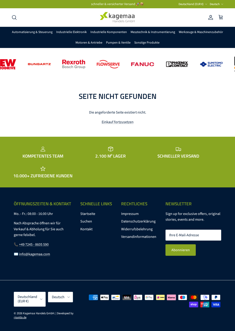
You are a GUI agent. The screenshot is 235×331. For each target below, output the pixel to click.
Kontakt (86, 229)
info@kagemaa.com (34, 254)
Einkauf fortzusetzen (118, 122)
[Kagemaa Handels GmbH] (117, 17)
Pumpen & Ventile (118, 42)
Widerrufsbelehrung (137, 229)
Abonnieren (180, 250)
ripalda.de (20, 317)
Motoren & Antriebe (89, 42)
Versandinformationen (138, 236)
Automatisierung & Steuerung (32, 32)
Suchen (86, 221)
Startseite (87, 213)
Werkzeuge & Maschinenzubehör (201, 32)
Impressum (130, 213)
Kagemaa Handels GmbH (38, 313)
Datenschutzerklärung (138, 221)
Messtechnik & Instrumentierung (153, 32)
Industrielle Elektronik (71, 32)
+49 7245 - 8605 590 (34, 244)
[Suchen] (14, 17)
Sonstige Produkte (146, 42)
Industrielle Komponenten (108, 32)
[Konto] (209, 17)
